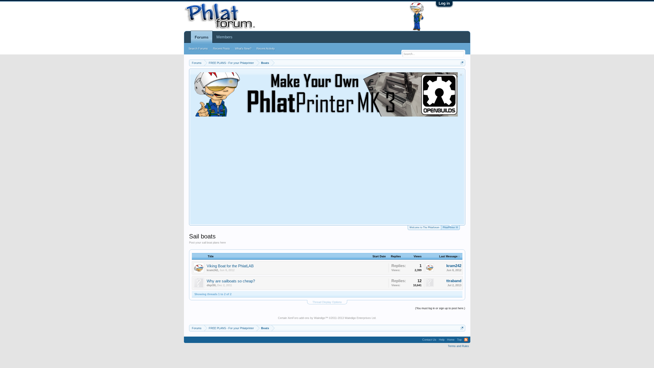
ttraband (453, 281)
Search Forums (198, 48)
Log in (444, 3)
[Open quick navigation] (462, 62)
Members (224, 37)
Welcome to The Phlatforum (424, 227)
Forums (201, 37)
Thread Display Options (327, 302)
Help (442, 339)
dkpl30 (211, 285)
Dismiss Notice (461, 75)
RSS (466, 339)
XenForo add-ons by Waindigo (306, 317)
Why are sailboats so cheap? (231, 281)
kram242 (212, 270)
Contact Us (429, 339)
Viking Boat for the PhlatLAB (230, 266)
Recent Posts (221, 48)
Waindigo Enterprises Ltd (360, 317)
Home (450, 339)
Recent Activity (265, 48)
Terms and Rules (458, 346)
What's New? (243, 48)
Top (459, 339)
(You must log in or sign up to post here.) (440, 308)
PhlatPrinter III (450, 227)
